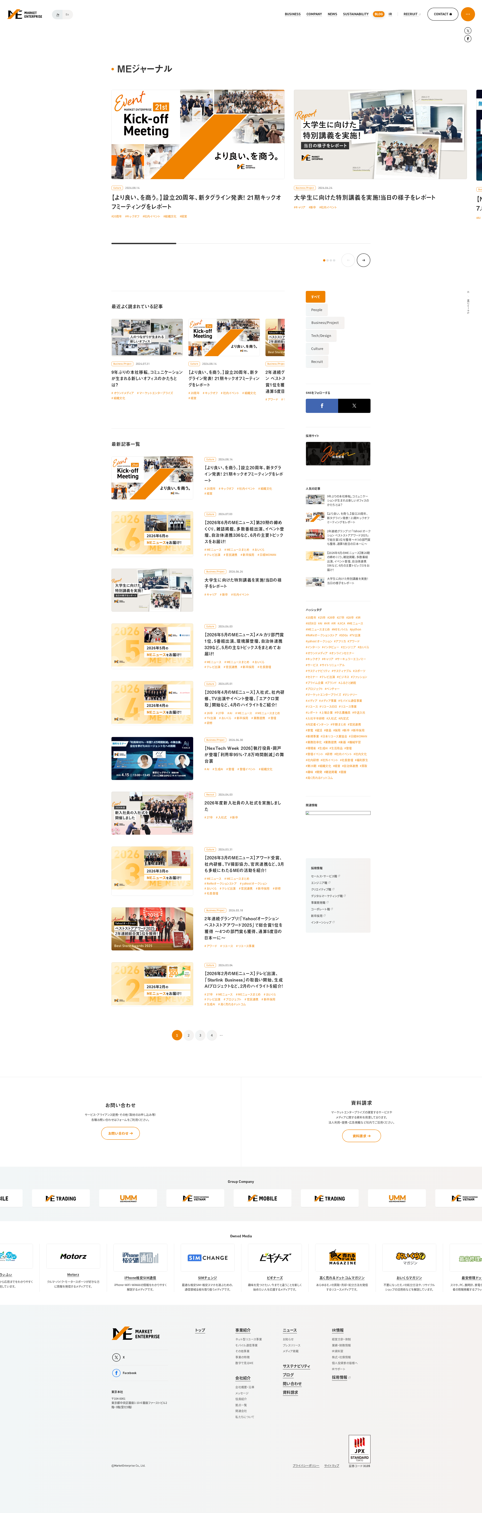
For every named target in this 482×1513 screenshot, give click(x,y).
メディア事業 (329, 700)
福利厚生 (362, 760)
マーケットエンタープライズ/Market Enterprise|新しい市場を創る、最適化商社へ (24, 14)
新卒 (313, 207)
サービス (312, 665)
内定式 (344, 718)
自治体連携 (351, 766)
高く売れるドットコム (233, 1004)
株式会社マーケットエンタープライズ (135, 1333)
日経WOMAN (268, 555)
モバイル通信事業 (351, 700)
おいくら (259, 549)
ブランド (332, 683)
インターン (313, 647)
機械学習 (355, 742)
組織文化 (170, 216)
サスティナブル (342, 671)
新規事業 (313, 736)
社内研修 (313, 760)
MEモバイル (340, 629)
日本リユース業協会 (334, 736)
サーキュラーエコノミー (351, 659)
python (356, 629)
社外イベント (330, 760)
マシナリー (351, 694)
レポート (312, 712)
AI (231, 713)
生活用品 (337, 748)
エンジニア (349, 647)
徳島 (328, 730)
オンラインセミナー (342, 653)
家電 (310, 730)
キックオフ (133, 216)
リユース (228, 946)
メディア (312, 700)
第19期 (311, 766)
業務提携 (259, 718)
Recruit (210, 794)
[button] (324, 260)
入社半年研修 (316, 718)
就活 (319, 730)
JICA (342, 623)
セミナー (312, 677)
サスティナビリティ (318, 671)
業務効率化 (314, 742)
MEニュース (214, 549)
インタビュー (331, 647)
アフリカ (341, 641)
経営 (184, 216)
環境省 (311, 748)
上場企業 (327, 712)
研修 (210, 723)
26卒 (210, 713)
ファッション (359, 677)
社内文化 (361, 754)
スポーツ (360, 671)
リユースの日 (329, 706)
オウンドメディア (124, 393)
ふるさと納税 (348, 683)
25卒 (323, 617)
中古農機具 (343, 712)
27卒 (221, 713)
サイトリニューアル (333, 665)
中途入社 (359, 712)
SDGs (344, 635)
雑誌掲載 (331, 772)
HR (328, 623)
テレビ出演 (213, 555)
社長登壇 (265, 667)
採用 (338, 730)
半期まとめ (339, 724)
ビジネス (343, 677)
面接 (343, 772)
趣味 (310, 772)
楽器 (343, 742)
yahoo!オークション (254, 883)
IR (334, 623)
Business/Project (305, 187)
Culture (117, 187)
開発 (319, 772)
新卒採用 (248, 555)
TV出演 (211, 718)
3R (359, 617)
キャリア (300, 207)
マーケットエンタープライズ (156, 393)
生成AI (219, 769)
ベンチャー (333, 689)
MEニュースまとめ (238, 549)
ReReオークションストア (222, 883)
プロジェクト (233, 999)
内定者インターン (318, 724)
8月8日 (311, 623)
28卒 (351, 617)
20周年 (117, 216)
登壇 (273, 718)
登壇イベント (248, 769)
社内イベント (152, 216)
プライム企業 (315, 683)
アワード (212, 946)
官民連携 (231, 555)
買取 (364, 766)
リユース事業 (246, 946)
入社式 (222, 817)
